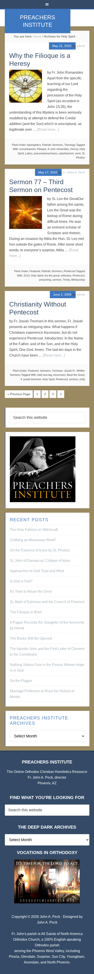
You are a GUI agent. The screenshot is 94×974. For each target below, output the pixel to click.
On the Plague (21, 681)
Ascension (59, 374)
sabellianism (66, 153)
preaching (45, 279)
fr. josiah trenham (31, 379)
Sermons (45, 370)
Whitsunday (78, 279)
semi (78, 153)
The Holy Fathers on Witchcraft (34, 530)
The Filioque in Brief (25, 612)
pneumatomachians (45, 153)
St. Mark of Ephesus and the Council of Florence (47, 602)
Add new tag (44, 374)
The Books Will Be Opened (31, 638)
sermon (56, 279)
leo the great (52, 275)
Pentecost (69, 271)
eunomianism (27, 149)
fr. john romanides (58, 149)
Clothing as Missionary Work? (33, 540)
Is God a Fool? (21, 581)
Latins (28, 153)
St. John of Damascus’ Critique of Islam (40, 560)
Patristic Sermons (52, 144)
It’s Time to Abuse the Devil (31, 591)
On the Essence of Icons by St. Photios (40, 550)
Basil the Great (75, 374)
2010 (27, 275)
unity (82, 379)
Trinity (66, 279)
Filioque (42, 149)
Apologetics (34, 144)
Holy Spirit (37, 275)
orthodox (66, 275)
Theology (69, 144)
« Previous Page (18, 394)
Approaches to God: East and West (37, 571)
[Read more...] (48, 129)
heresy (74, 149)
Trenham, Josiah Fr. (63, 370)
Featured (35, 271)
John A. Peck (47, 922)
